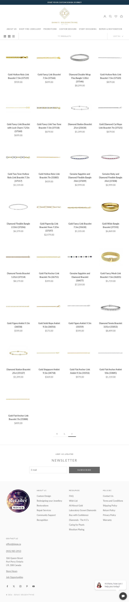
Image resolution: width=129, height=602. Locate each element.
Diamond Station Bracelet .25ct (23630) (80, 126)
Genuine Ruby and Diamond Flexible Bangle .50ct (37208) (110, 177)
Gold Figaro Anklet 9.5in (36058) (18, 325)
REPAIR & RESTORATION (110, 29)
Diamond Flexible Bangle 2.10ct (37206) (18, 225)
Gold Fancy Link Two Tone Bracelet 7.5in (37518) (49, 126)
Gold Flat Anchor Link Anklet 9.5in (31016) (80, 371)
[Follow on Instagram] (20, 586)
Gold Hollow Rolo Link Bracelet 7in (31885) (49, 176)
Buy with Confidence (78, 515)
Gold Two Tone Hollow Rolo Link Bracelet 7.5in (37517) (18, 177)
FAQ (71, 496)
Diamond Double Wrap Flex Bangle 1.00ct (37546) (80, 78)
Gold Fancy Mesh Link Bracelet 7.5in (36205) (110, 275)
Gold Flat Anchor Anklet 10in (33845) (111, 371)
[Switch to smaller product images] (9, 36)
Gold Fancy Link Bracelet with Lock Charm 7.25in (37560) (18, 128)
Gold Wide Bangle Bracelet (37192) (110, 225)
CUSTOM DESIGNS (68, 29)
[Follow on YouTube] (33, 586)
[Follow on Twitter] (14, 586)
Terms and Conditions (113, 500)
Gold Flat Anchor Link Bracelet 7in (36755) (49, 275)
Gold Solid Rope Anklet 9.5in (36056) (49, 325)
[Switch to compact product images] (13, 36)
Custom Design (44, 496)
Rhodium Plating (76, 529)
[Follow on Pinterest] (27, 586)
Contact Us (108, 496)
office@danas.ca (13, 544)
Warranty (107, 520)
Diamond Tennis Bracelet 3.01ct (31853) (110, 325)
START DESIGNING (87, 29)
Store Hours (11, 571)
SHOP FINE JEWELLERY (30, 29)
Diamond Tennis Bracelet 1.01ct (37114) (18, 275)
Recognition (42, 520)
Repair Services (44, 510)
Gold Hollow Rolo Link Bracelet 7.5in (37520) (110, 76)
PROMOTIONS (50, 29)
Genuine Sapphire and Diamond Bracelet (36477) (80, 277)
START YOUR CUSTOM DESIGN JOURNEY (64, 2)
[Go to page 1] (57, 434)
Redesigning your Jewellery (49, 500)
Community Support (46, 515)
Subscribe (84, 470)
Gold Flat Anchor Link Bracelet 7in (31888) (18, 417)
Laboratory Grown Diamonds (82, 510)
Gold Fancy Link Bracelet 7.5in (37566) (49, 76)
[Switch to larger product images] (5, 36)
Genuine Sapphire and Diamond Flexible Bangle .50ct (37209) (79, 177)
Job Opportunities (14, 577)
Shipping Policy (110, 505)
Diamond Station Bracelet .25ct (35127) (18, 371)
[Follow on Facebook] (7, 586)
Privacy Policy (109, 515)
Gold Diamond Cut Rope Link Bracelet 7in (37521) (110, 126)
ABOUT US (12, 29)
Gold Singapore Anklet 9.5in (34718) (49, 371)
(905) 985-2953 (13, 551)
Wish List (73, 500)
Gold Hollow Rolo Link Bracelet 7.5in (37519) (18, 76)
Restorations (42, 505)
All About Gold (76, 505)
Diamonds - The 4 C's (79, 520)
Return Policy (109, 510)
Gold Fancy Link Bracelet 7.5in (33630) (79, 225)
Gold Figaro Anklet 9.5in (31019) (80, 325)
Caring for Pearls (76, 524)
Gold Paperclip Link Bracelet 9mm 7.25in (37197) (49, 227)
